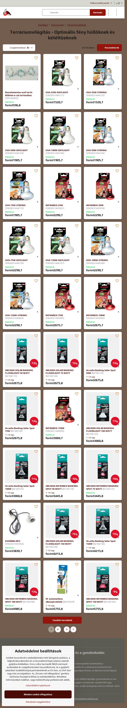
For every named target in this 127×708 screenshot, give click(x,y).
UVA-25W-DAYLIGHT (57, 92)
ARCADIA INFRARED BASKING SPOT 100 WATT (21, 600)
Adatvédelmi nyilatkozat (86, 698)
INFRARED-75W (54, 315)
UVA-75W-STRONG (15, 205)
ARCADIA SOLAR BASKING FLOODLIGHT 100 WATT (100, 429)
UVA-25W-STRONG (96, 92)
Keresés (97, 12)
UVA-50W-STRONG (96, 150)
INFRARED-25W (54, 205)
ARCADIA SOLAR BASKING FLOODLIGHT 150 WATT (60, 542)
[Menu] (121, 12)
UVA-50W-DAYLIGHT (16, 150)
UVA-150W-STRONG (16, 315)
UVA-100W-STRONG (97, 260)
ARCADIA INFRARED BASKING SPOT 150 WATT (102, 600)
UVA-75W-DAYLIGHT (16, 260)
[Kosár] (112, 12)
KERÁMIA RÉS (12, 541)
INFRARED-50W (95, 205)
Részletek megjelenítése (38, 702)
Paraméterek (111, 47)
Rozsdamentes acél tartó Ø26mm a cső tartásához (18, 94)
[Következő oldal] (73, 629)
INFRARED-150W (55, 428)
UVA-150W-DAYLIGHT (57, 260)
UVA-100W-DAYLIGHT (57, 150)
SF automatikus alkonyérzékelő (54, 600)
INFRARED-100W (95, 315)
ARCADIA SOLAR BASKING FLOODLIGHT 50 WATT (19, 372)
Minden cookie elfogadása (38, 694)
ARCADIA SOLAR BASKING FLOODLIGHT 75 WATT (60, 372)
